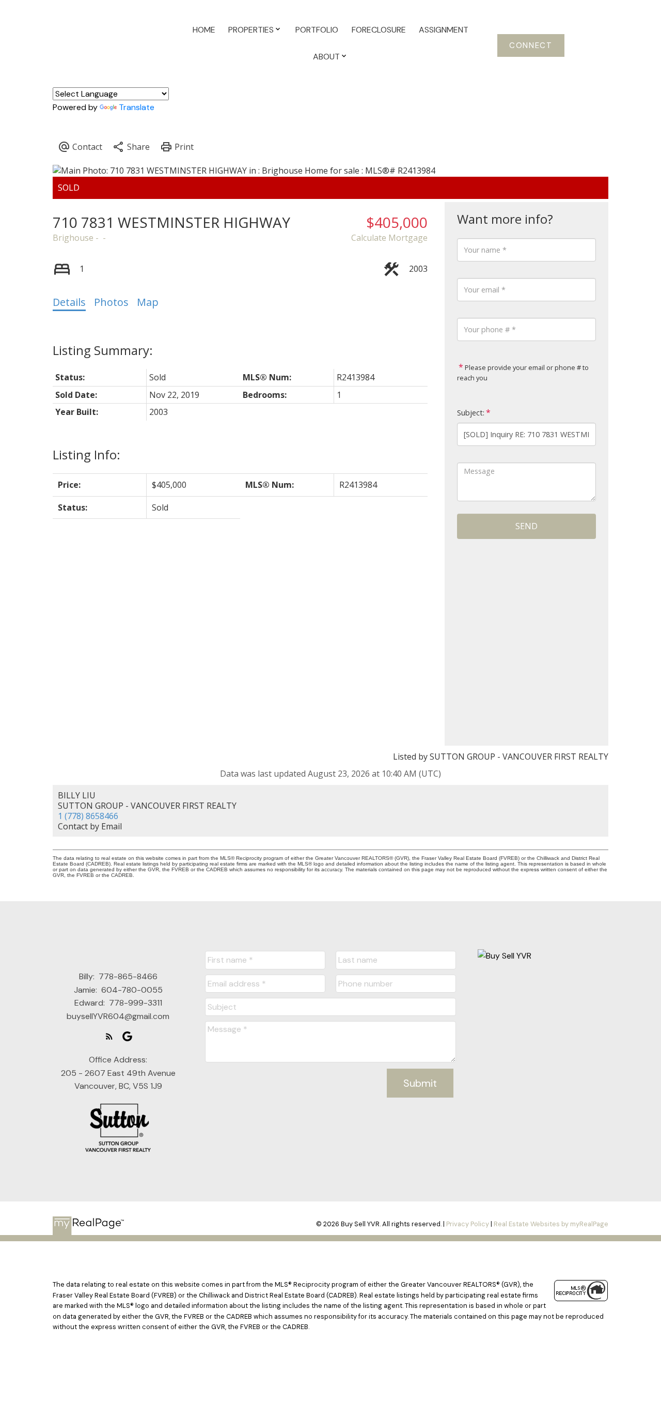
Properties (251, 29)
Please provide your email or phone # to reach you (523, 372)
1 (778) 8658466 (88, 816)
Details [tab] (69, 302)
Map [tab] (148, 302)
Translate (136, 107)
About (326, 56)
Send (526, 526)
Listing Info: (86, 454)
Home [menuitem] (204, 29)
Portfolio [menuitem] (316, 29)
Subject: (470, 413)
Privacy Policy (467, 1224)
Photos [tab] (111, 302)
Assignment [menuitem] (443, 29)
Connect (530, 46)
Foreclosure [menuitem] (379, 29)
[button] (531, 45)
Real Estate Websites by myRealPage (551, 1224)
